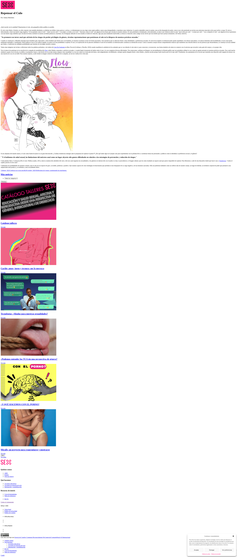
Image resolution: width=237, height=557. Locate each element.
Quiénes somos (8, 540)
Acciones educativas (10, 483)
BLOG (6, 499)
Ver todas (3, 457)
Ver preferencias (227, 550)
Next (2, 455)
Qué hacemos (8, 542)
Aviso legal (7, 509)
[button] (233, 536)
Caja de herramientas (10, 494)
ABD (6, 473)
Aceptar (196, 550)
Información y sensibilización (13, 487)
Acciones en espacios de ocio (13, 485)
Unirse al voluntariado (7, 502)
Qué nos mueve (9, 476)
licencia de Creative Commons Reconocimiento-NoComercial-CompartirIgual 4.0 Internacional (42, 537)
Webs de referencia (10, 496)
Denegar (211, 550)
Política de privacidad (216, 554)
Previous (3, 181)
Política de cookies (206, 554)
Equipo (6, 475)
